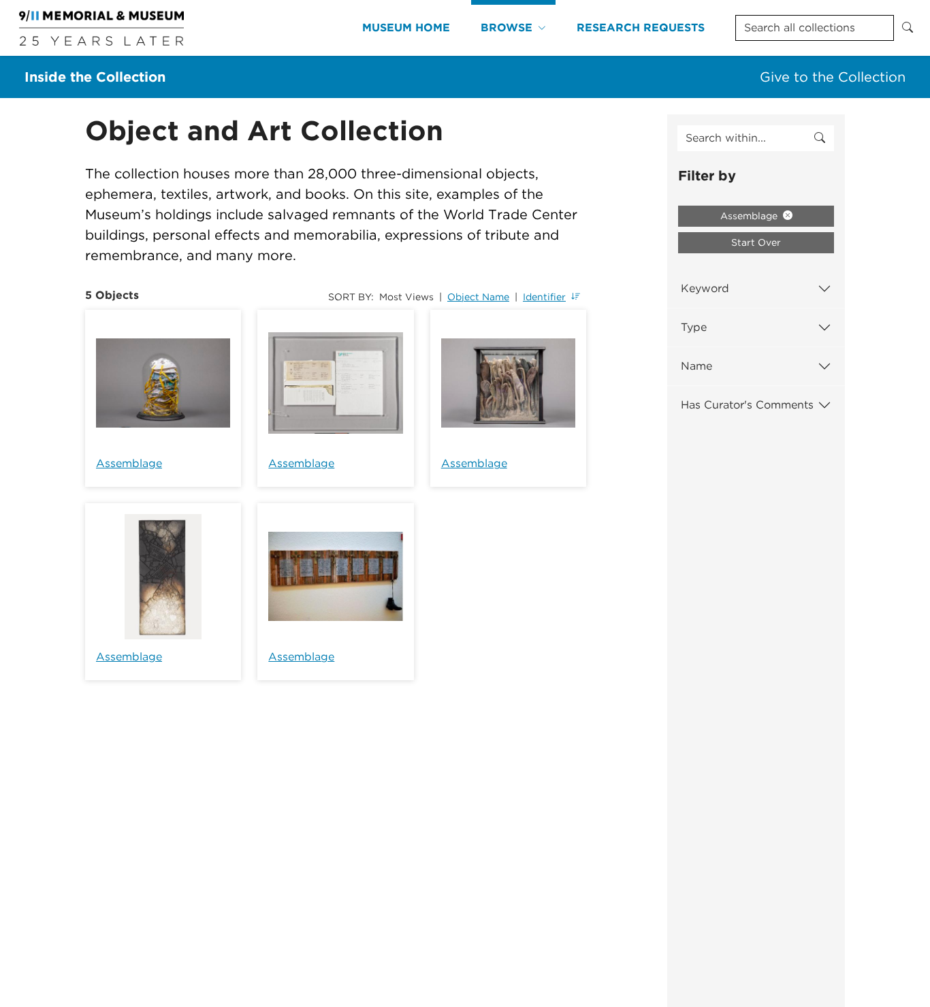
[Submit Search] (907, 28)
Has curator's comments (747, 404)
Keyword (705, 288)
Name (696, 365)
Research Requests (641, 27)
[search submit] (819, 138)
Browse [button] (506, 27)
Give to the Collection (832, 77)
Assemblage (129, 463)
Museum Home (406, 27)
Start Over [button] (756, 242)
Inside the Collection (95, 77)
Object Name (478, 296)
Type (694, 327)
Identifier (544, 296)
